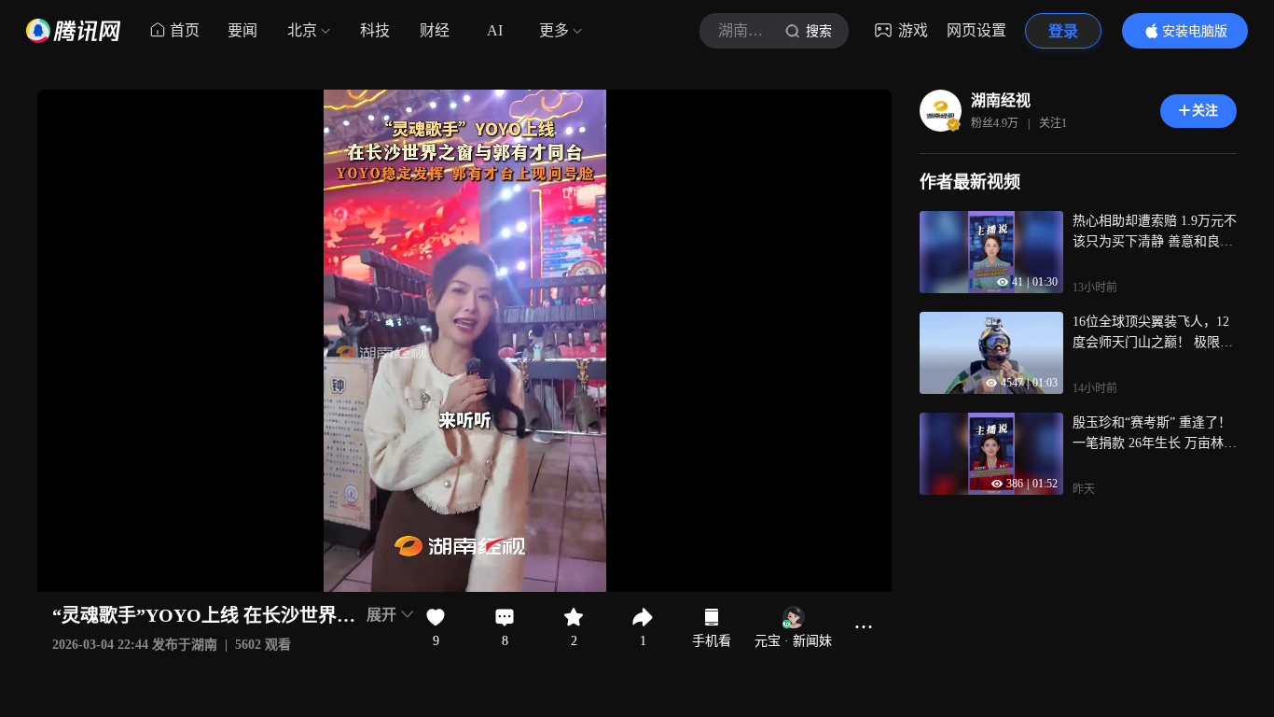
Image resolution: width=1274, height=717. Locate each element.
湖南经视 (1001, 100)
